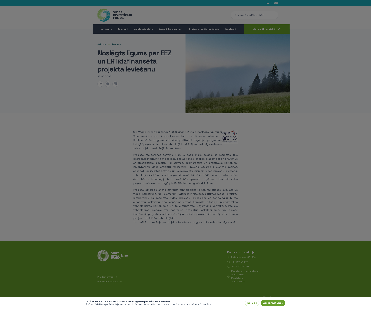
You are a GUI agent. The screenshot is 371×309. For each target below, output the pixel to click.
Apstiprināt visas (273, 302)
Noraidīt (252, 302)
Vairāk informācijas (201, 304)
